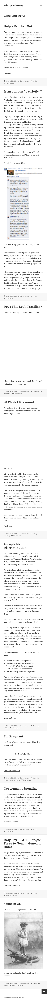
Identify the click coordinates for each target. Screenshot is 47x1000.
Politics (35, 296)
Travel (35, 893)
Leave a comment (11, 895)
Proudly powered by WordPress (14, 997)
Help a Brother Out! (18, 26)
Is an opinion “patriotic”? (23, 91)
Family (35, 534)
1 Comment (9, 298)
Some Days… (13, 904)
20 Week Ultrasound (19, 402)
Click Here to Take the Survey (16, 68)
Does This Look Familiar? (23, 307)
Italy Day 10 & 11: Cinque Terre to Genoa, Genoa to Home (23, 843)
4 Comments (10, 83)
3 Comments (18, 394)
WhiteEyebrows (13, 5)
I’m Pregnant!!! (15, 736)
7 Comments (27, 780)
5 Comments (17, 536)
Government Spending (20, 788)
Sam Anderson (24, 81)
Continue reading (12, 770)
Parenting (7, 536)
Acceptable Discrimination (15, 546)
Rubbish (35, 81)
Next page (44, 991)
